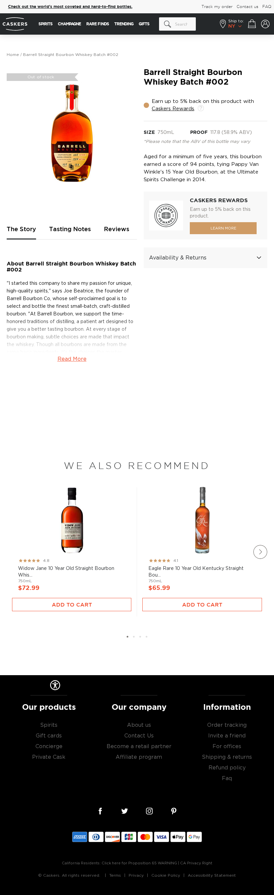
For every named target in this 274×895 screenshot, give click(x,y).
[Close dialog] (260, 382)
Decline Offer (202, 493)
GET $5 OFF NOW (202, 471)
